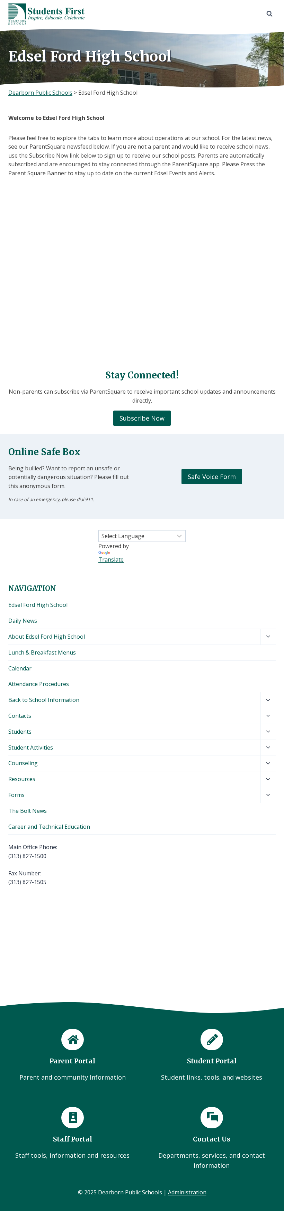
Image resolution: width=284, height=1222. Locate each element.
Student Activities (30, 747)
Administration (187, 1192)
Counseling (23, 763)
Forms (16, 795)
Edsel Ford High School (38, 605)
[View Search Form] (269, 14)
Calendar (20, 668)
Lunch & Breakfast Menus (42, 652)
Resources (21, 779)
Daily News (22, 620)
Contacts (19, 716)
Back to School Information (43, 700)
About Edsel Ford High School (46, 636)
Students (20, 731)
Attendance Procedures (38, 684)
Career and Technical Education (49, 826)
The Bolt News (27, 811)
